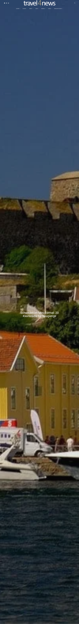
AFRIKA (49, 8)
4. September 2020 (44, 319)
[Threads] (8, 3)
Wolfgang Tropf (35, 319)
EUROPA (17, 8)
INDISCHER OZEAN (58, 8)
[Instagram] (6, 3)
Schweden (39, 308)
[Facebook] (4, 3)
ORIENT (30, 8)
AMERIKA (43, 8)
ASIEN (36, 8)
